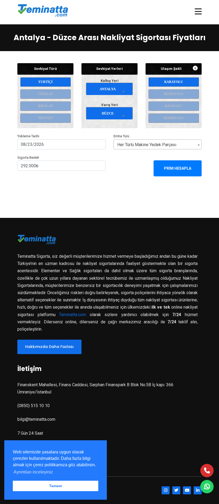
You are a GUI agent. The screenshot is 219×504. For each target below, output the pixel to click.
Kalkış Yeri (110, 81)
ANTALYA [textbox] (108, 89)
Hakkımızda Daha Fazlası (49, 346)
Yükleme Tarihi (28, 136)
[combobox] (109, 88)
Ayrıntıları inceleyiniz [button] (33, 472)
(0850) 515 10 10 (33, 405)
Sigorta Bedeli (28, 158)
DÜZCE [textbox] (108, 113)
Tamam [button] (55, 486)
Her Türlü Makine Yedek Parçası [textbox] (146, 144)
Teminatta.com (72, 314)
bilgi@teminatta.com (36, 419)
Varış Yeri (109, 105)
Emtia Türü (121, 136)
